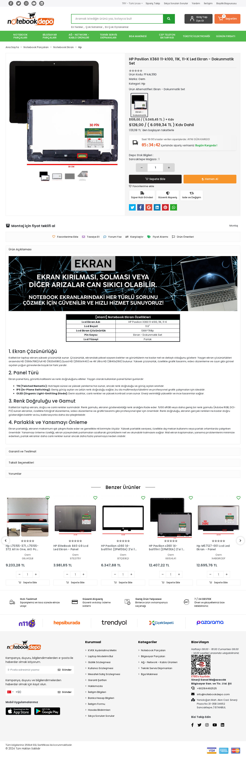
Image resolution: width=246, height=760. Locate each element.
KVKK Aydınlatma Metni (102, 650)
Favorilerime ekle (143, 186)
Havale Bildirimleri (99, 710)
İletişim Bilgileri (97, 692)
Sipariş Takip (153, 3)
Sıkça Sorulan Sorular (176, 3)
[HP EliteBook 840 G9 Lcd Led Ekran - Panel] (75, 517)
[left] (5, 540)
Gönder (66, 670)
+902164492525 (206, 688)
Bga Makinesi (149, 674)
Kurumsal (93, 642)
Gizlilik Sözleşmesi (99, 662)
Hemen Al (211, 179)
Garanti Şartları (97, 680)
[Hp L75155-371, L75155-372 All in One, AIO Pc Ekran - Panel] (28, 517)
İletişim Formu (96, 704)
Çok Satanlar (94, 27)
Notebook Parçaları (153, 650)
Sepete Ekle (157, 179)
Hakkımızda (95, 686)
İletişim (208, 3)
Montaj (233, 225)
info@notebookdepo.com (213, 694)
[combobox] (10, 691)
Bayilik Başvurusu (226, 3)
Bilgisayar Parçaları (153, 656)
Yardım (196, 3)
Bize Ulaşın (200, 642)
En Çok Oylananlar (117, 27)
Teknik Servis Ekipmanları (156, 668)
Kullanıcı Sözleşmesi (100, 668)
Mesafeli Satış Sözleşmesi (104, 674)
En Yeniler (77, 27)
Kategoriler (147, 642)
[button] (227, 19)
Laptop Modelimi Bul (100, 656)
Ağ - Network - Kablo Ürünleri (159, 662)
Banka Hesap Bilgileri (101, 698)
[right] (240, 540)
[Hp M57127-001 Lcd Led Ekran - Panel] (218, 517)
